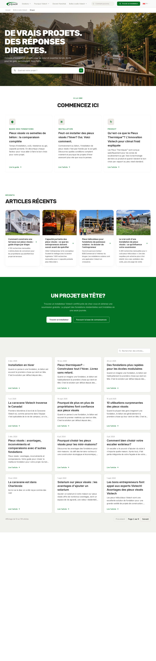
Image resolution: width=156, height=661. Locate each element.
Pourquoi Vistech (40, 4)
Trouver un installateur (130, 3)
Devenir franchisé (59, 4)
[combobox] (102, 4)
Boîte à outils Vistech (77, 4)
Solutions (25, 4)
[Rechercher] (81, 70)
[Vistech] (12, 3)
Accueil (7, 10)
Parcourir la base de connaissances (91, 320)
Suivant (145, 519)
